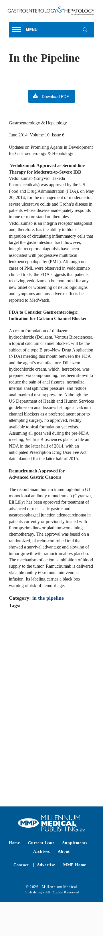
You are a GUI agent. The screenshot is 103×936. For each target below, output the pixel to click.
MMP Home (74, 865)
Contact (21, 865)
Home (14, 843)
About (64, 851)
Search (85, 30)
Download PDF (55, 96)
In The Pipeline (48, 598)
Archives (41, 851)
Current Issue (41, 843)
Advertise (46, 865)
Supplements (74, 843)
